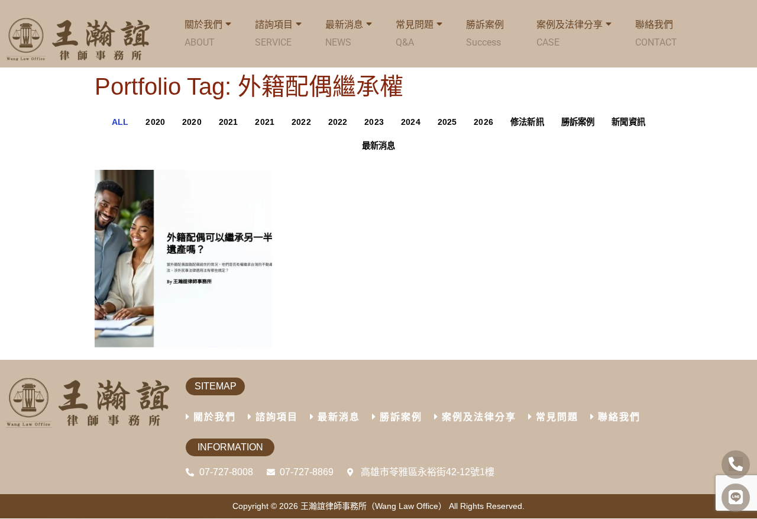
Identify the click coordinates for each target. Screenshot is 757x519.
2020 (155, 122)
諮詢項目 (274, 33)
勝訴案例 (485, 33)
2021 (228, 122)
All (120, 122)
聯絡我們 (656, 33)
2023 (374, 122)
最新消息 (379, 145)
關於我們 (214, 417)
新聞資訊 (628, 122)
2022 (301, 122)
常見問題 (415, 33)
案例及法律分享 (569, 33)
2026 (483, 122)
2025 (447, 122)
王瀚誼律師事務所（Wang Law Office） (373, 506)
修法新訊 (527, 122)
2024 (410, 122)
